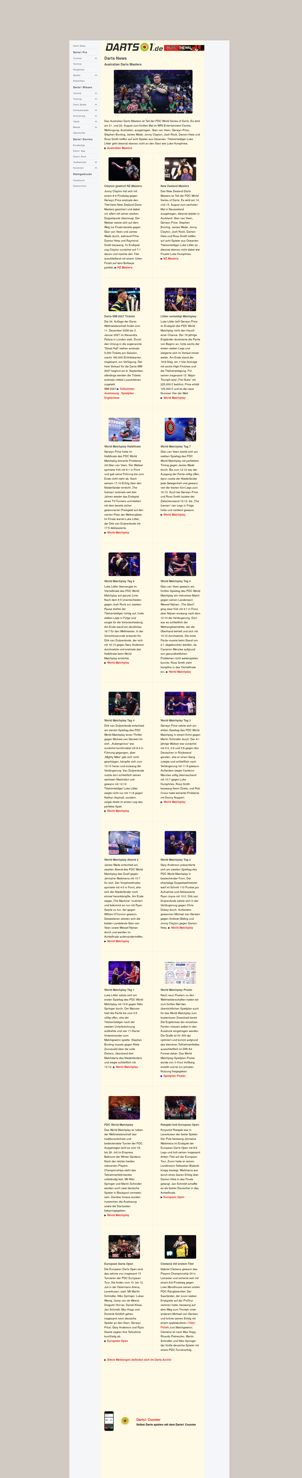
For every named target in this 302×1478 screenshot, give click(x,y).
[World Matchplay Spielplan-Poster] (180, 972)
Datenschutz (80, 185)
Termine (77, 63)
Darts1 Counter (148, 1419)
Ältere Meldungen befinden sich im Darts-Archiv (139, 1360)
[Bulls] (185, 50)
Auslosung (111, 393)
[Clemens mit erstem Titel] (180, 1246)
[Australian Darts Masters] (153, 92)
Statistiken (79, 80)
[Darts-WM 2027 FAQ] (124, 299)
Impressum (79, 180)
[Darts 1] (134, 52)
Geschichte (79, 132)
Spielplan (127, 393)
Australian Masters (119, 148)
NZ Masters (124, 267)
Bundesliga (79, 145)
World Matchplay (174, 398)
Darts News (79, 45)
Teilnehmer (127, 389)
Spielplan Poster (174, 1076)
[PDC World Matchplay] (180, 299)
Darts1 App (79, 150)
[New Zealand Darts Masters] (124, 169)
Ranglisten (78, 69)
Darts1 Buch (79, 156)
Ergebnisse (112, 398)
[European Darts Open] (180, 1107)
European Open (173, 1197)
